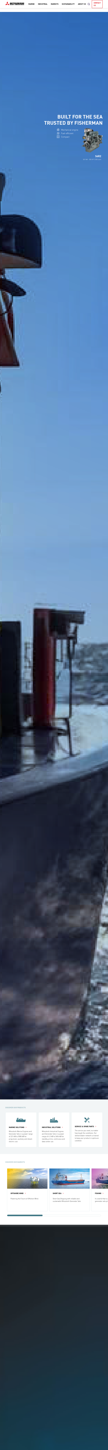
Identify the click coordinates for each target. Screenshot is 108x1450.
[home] (14, 2)
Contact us (97, 4)
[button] (31, 4)
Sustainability (68, 4)
